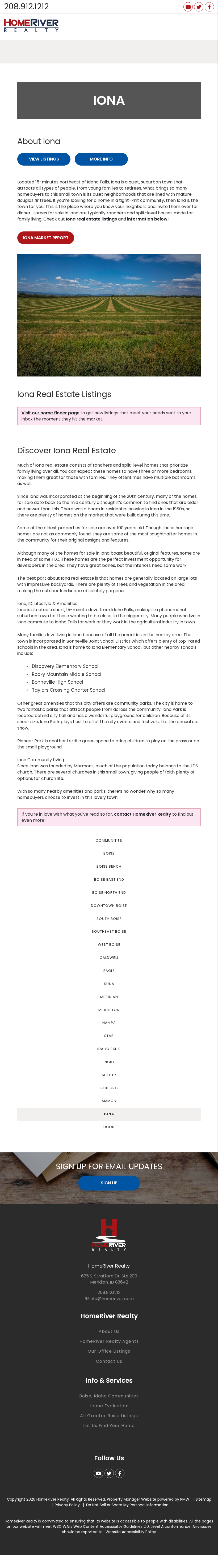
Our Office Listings (109, 1351)
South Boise (109, 918)
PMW (184, 1499)
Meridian (109, 996)
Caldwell (109, 957)
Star (109, 1035)
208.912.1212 (26, 6)
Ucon (109, 1126)
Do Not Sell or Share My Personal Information (127, 1505)
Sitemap (203, 1499)
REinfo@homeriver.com (109, 1299)
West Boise (109, 944)
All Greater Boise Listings (109, 1416)
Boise (109, 853)
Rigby (109, 1061)
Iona (109, 1113)
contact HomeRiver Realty (142, 814)
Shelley (109, 1074)
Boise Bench (109, 866)
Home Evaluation (109, 1406)
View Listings (44, 159)
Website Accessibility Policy (131, 1531)
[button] (188, 6)
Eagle (109, 970)
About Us (109, 1331)
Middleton (109, 1009)
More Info (101, 159)
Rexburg (109, 1088)
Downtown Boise (109, 905)
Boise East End (109, 879)
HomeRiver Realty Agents (109, 1341)
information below (147, 219)
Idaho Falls (109, 1048)
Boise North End (109, 892)
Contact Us (109, 1361)
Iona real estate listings (91, 219)
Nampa (109, 1022)
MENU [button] (207, 26)
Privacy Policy (67, 1505)
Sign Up (109, 1183)
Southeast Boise (109, 931)
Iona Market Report (46, 238)
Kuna (109, 983)
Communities (109, 840)
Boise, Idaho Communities (109, 1396)
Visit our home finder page (50, 413)
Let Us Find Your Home (109, 1425)
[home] (31, 25)
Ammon (109, 1100)
